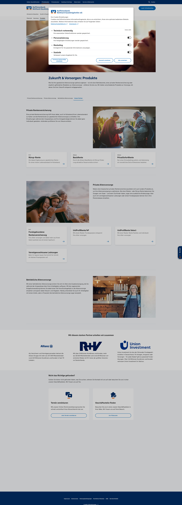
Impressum (73, 24)
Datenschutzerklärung (58, 24)
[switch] (129, 38)
